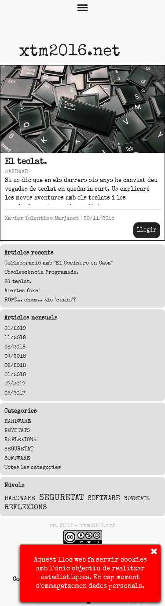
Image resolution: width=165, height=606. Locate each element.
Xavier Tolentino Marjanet (42, 218)
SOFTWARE (17, 458)
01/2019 (15, 328)
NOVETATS (17, 430)
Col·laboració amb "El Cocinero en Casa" (58, 263)
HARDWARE (18, 171)
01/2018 (15, 374)
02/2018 (15, 365)
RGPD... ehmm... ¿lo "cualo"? (40, 300)
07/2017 (15, 384)
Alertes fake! (22, 290)
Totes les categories (32, 467)
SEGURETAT (18, 449)
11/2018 (15, 337)
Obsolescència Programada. (41, 272)
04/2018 (15, 356)
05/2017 (15, 393)
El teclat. (26, 161)
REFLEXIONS (20, 439)
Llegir (147, 230)
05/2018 (15, 347)
